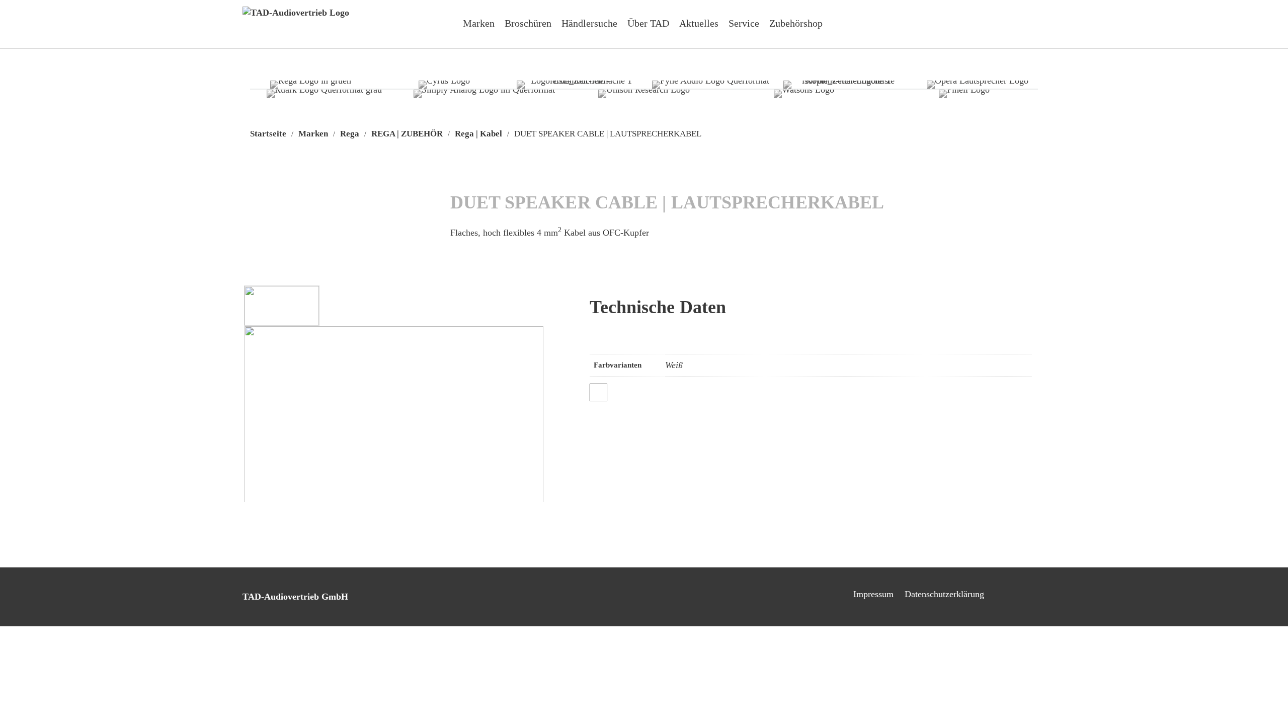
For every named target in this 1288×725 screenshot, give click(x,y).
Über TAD (648, 23)
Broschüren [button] (528, 23)
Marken (479, 23)
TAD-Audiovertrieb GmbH (295, 597)
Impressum (873, 594)
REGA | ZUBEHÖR (407, 133)
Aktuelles (698, 23)
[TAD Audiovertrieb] (296, 24)
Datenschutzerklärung (944, 594)
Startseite (268, 133)
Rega (349, 133)
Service (744, 23)
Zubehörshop (796, 23)
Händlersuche (589, 23)
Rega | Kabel (478, 133)
